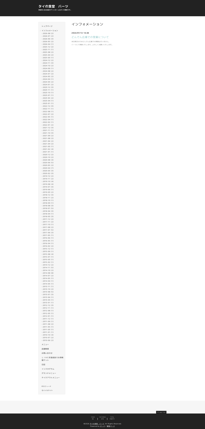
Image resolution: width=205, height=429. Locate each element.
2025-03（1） (48, 58)
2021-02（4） (48, 149)
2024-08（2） (48, 71)
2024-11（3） (48, 63)
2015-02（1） (48, 262)
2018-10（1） (48, 200)
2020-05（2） (48, 165)
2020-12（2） (48, 155)
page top (162, 412)
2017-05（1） (48, 235)
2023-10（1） (48, 93)
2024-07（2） (48, 74)
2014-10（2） (48, 270)
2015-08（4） (48, 254)
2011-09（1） (48, 321)
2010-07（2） (48, 338)
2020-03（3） (48, 171)
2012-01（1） (48, 316)
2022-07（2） (48, 114)
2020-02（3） (48, 173)
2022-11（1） (48, 109)
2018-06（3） (48, 211)
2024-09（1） (48, 68)
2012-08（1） (48, 311)
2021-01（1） (48, 152)
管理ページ (111, 426)
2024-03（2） (48, 82)
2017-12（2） (48, 219)
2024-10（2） (48, 66)
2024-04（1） (48, 79)
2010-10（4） (48, 335)
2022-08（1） (48, 112)
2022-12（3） (48, 106)
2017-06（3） (48, 233)
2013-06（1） (48, 297)
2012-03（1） (48, 313)
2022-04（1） (48, 120)
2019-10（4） (48, 181)
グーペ (102, 426)
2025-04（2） (48, 55)
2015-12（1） (48, 249)
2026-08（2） (48, 33)
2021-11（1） (48, 130)
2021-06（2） (48, 141)
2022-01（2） (48, 125)
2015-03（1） (48, 260)
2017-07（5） (48, 230)
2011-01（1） (48, 332)
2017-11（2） (48, 222)
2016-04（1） (48, 243)
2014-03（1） (48, 284)
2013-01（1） (48, 303)
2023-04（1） (48, 101)
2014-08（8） (48, 273)
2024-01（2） (48, 85)
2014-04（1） (48, 281)
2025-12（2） (48, 47)
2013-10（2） (48, 289)
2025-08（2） (48, 52)
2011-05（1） (48, 327)
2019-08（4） (48, 184)
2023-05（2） (48, 98)
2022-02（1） (48, 122)
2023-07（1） (48, 95)
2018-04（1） (48, 214)
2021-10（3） (48, 133)
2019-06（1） (48, 190)
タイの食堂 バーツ (53, 6)
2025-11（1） (48, 50)
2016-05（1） (48, 241)
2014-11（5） (48, 268)
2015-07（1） (48, 257)
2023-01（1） (48, 103)
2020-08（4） (48, 160)
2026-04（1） (48, 44)
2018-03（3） (48, 216)
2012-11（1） (48, 308)
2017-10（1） (48, 224)
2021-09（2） (48, 136)
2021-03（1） (48, 146)
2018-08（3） (48, 206)
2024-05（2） (48, 76)
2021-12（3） (48, 128)
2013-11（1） (48, 286)
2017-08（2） (48, 227)
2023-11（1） (48, 90)
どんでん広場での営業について (90, 37)
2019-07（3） (48, 187)
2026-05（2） (48, 42)
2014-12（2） (48, 265)
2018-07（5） (48, 208)
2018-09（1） (48, 203)
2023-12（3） (48, 87)
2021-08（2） (48, 138)
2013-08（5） (48, 292)
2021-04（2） (48, 144)
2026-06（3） (48, 39)
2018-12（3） (48, 195)
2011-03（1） (48, 330)
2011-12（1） (48, 319)
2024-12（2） (48, 60)
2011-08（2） (48, 324)
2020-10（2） (48, 157)
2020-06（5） (48, 163)
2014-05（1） (48, 278)
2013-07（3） (48, 294)
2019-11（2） (48, 179)
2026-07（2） (48, 36)
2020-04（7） (48, 168)
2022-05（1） (48, 117)
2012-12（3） (48, 305)
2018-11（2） (48, 198)
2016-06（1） (48, 238)
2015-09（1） (48, 251)
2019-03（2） (48, 192)
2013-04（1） (48, 300)
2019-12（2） (48, 176)
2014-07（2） (48, 276)
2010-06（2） (48, 340)
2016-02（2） (48, 246)
